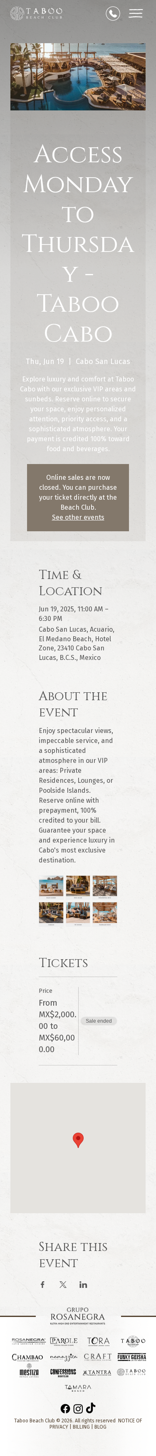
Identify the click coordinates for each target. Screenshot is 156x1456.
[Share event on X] (63, 1284)
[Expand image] (51, 887)
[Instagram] (78, 1408)
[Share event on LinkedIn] (83, 1284)
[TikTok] (90, 1408)
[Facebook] (65, 1408)
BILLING (81, 1427)
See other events (78, 517)
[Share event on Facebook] (43, 1284)
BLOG (100, 1427)
